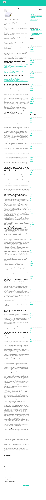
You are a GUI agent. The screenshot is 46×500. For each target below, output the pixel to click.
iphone (31, 239)
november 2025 (32, 56)
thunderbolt (31, 315)
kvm (30, 250)
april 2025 (31, 69)
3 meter (31, 133)
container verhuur (32, 194)
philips (31, 285)
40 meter (31, 140)
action (31, 155)
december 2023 (32, 99)
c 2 (30, 185)
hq (30, 231)
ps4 (30, 291)
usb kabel (31, 328)
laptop (31, 252)
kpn (30, 246)
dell (30, 200)
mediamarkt (31, 265)
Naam (5, 466)
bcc (30, 176)
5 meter (31, 146)
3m (30, 137)
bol (30, 181)
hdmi (30, 218)
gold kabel (31, 213)
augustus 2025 (32, 62)
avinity (31, 174)
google (31, 215)
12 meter (31, 120)
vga (30, 332)
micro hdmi (31, 267)
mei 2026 (31, 45)
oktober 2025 (31, 58)
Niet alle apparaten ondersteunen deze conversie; (10, 76)
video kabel (31, 337)
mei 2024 (31, 90)
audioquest (31, 170)
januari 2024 (31, 97)
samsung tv (31, 304)
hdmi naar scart (32, 224)
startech (31, 313)
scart (30, 306)
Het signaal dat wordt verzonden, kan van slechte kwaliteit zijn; (11, 78)
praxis (31, 287)
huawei (31, 233)
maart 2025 (31, 71)
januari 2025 (31, 75)
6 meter (31, 150)
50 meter (31, 148)
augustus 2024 (32, 84)
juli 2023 (31, 108)
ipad (30, 237)
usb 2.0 (31, 324)
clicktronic (31, 189)
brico (30, 183)
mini (30, 270)
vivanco (31, 339)
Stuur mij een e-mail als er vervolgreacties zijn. (9, 481)
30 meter (31, 135)
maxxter (31, 261)
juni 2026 (31, 43)
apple (31, 163)
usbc (30, 330)
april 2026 (31, 47)
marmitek (31, 259)
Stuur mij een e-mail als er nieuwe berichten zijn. (9, 483)
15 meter (31, 122)
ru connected (31, 300)
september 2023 (32, 105)
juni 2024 (31, 88)
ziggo (31, 341)
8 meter (31, 153)
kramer (31, 248)
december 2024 (32, 77)
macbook (31, 254)
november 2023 (32, 101)
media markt (31, 263)
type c (31, 319)
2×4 (30, 131)
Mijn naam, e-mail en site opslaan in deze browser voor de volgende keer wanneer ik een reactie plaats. (16, 477)
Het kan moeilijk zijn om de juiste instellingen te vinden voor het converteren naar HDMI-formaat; (16, 81)
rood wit (31, 298)
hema (30, 226)
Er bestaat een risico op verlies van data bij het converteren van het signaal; (13, 80)
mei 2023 (31, 112)
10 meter (31, 118)
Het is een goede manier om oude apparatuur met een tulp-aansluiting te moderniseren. (14, 63)
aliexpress (31, 157)
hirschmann (31, 228)
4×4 (30, 144)
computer (31, 192)
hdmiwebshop (33, 29)
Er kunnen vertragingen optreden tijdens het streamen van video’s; (12, 79)
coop (30, 198)
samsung (31, 302)
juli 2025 (31, 64)
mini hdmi (31, 272)
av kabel (31, 172)
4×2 (30, 142)
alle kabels (31, 159)
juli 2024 (31, 86)
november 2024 (32, 79)
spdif (30, 311)
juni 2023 (31, 110)
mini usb (31, 274)
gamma (31, 211)
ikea (30, 235)
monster (31, 278)
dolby (31, 205)
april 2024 (31, 92)
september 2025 (32, 60)
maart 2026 (31, 49)
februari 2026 (32, 51)
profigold (31, 289)
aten (30, 166)
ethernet (31, 209)
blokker (31, 179)
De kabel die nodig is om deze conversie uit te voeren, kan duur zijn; (12, 77)
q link (31, 293)
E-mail (5, 469)
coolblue (31, 196)
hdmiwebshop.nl (6, 4)
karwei (31, 241)
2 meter (31, 124)
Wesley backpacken (33, 33)
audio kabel (31, 168)
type (30, 317)
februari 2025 (32, 73)
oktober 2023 (31, 103)
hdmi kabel (31, 222)
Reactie (5, 458)
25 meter (31, 127)
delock (31, 202)
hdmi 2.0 (31, 220)
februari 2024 (32, 95)
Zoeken (31, 8)
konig (30, 244)
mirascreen (31, 276)
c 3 (30, 187)
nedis (30, 280)
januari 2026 (31, 53)
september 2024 (32, 82)
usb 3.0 (31, 326)
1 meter (31, 116)
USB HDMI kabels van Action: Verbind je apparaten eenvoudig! (36, 34)
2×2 (30, 129)
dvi (30, 207)
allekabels (31, 161)
